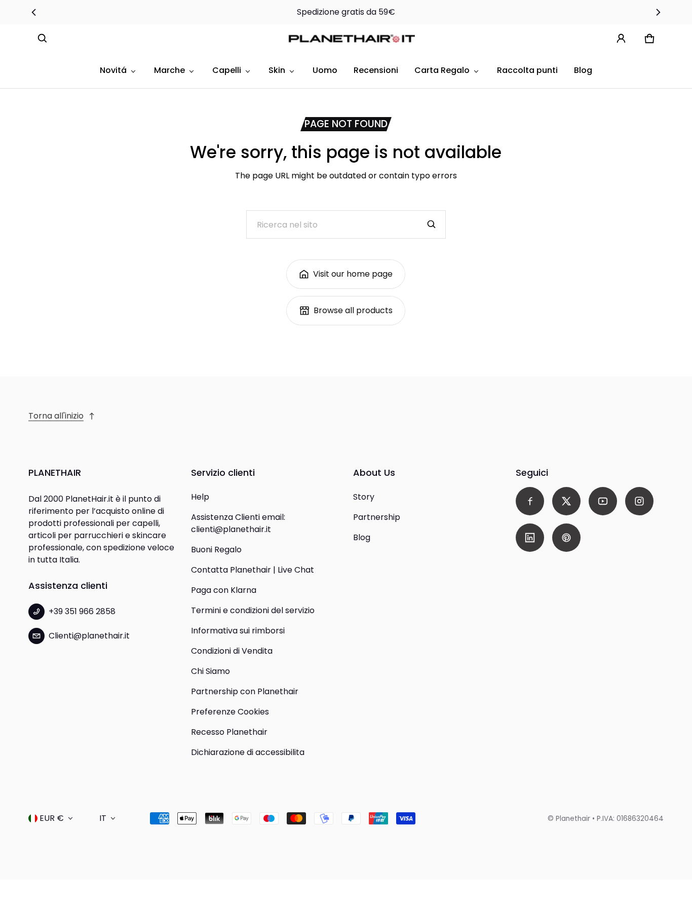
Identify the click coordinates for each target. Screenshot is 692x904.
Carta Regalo (442, 70)
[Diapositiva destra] (658, 12)
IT (102, 818)
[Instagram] (639, 501)
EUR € (52, 818)
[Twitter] (566, 501)
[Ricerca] (431, 224)
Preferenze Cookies (230, 712)
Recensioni (376, 70)
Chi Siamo (210, 671)
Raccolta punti (527, 70)
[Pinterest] (566, 537)
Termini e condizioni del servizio (253, 610)
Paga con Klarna (223, 590)
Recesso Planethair (229, 732)
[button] (42, 38)
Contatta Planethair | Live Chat (252, 570)
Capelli (226, 70)
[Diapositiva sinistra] (34, 12)
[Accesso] (621, 38)
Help (200, 497)
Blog (583, 70)
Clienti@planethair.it (89, 636)
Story (363, 497)
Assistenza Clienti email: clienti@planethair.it (238, 523)
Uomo (325, 70)
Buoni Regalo (216, 549)
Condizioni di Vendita (232, 651)
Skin (276, 70)
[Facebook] (530, 501)
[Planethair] (354, 38)
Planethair (573, 818)
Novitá (113, 70)
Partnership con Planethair (244, 691)
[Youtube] (603, 501)
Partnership (376, 517)
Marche (169, 70)
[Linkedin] (530, 537)
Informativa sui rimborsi (238, 630)
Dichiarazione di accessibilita (247, 752)
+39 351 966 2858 (82, 611)
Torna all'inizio (56, 416)
